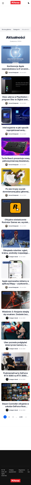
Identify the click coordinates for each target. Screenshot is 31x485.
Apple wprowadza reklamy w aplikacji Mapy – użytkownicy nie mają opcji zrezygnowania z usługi (15, 282)
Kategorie (16, 29)
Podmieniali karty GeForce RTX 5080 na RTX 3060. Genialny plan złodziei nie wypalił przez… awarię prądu (15, 374)
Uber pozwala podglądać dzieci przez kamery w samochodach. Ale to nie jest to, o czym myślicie (15, 343)
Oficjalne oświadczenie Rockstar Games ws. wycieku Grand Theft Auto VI (15, 221)
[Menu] (3, 3)
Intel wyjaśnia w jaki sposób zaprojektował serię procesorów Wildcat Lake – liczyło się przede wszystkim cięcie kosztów (15, 129)
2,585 (21, 417)
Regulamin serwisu (22, 471)
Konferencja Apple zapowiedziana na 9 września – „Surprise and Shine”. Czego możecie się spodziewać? (15, 67)
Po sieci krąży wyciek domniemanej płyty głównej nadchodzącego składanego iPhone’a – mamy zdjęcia (15, 190)
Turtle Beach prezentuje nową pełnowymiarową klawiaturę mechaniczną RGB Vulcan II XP (16, 159)
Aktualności (6, 48)
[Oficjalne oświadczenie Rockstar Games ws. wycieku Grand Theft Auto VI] (15, 208)
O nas (29, 471)
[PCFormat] (16, 480)
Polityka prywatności (12, 471)
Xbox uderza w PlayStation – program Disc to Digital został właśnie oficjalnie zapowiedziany (15, 98)
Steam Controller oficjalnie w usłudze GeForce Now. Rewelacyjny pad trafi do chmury (15, 405)
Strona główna (6, 29)
